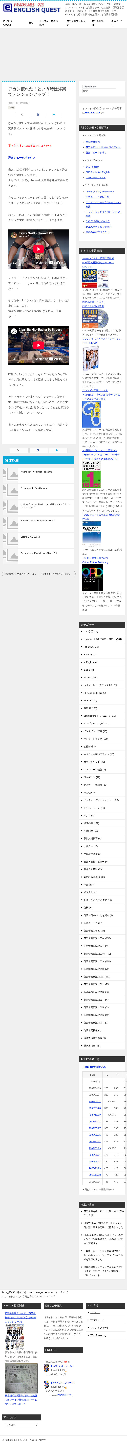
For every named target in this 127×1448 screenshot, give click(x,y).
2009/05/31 (95, 1155)
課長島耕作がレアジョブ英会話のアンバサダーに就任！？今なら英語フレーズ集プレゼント (103, 1271)
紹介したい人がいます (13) (98, 900)
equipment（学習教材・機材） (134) (103, 639)
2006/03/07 (95, 1101)
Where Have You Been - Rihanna (37, 472)
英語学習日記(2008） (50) (97, 953)
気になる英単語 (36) (94, 877)
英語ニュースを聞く (96, 152)
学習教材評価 (93, 142)
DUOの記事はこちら (93, 302)
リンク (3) (89, 815)
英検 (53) (88, 907)
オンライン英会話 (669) (96, 739)
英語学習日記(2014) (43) (96, 999)
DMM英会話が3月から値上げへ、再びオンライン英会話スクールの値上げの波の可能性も (103, 1239)
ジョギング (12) (92, 777)
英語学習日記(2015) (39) (96, 1007)
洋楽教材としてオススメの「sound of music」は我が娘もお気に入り (22, 574)
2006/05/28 (95, 1108)
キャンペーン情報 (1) (95, 769)
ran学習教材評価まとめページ (98, 262)
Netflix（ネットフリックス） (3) (100, 685)
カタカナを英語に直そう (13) (99, 754)
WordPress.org (98, 1335)
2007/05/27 (95, 1128)
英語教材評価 (98, 23)
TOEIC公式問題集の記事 (95, 558)
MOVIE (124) (90, 677)
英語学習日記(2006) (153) (97, 938)
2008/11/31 (95, 1141)
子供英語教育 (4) (92, 838)
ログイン (95, 1312)
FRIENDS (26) (91, 646)
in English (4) (90, 662)
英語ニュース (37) (93, 923)
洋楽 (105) (89, 884)
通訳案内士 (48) (92, 1045)
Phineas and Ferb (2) (95, 693)
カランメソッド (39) (94, 761)
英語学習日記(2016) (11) (96, 1015)
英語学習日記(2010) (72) (96, 969)
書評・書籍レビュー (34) (96, 861)
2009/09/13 (95, 1161)
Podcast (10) (90, 700)
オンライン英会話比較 (48, 23)
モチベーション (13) (94, 808)
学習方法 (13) (91, 846)
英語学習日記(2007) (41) (96, 946)
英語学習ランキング (76, 23)
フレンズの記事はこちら (95, 390)
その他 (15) (90, 792)
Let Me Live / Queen (30, 537)
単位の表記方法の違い (97, 232)
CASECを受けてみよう (98, 221)
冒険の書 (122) (91, 823)
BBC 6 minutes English (98, 172)
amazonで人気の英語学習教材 (98, 258)
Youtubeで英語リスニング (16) (100, 715)
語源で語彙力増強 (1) (95, 1038)
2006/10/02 (95, 1115)
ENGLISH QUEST (8, 23)
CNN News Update (96, 177)
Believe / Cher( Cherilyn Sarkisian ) (38, 521)
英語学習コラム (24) (94, 930)
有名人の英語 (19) (93, 869)
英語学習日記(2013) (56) (96, 992)
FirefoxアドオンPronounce (100, 191)
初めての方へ (117, 23)
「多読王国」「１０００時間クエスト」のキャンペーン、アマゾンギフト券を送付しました (103, 1255)
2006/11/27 (95, 1121)
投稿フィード (97, 1320)
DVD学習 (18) (91, 631)
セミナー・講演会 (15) (95, 785)
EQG (30, 23)
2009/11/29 (95, 1168)
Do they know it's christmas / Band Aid (39, 553)
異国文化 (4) (90, 892)
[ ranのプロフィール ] (62, 1365)
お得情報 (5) (90, 746)
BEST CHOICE (92, 112)
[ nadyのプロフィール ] (63, 1382)
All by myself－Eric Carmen (34, 488)
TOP (29, 1292)
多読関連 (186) (91, 831)
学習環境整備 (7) (92, 854)
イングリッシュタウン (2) (97, 723)
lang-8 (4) (89, 669)
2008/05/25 (95, 1135)
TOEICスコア (65, 1395)
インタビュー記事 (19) (95, 731)
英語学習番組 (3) (92, 1030)
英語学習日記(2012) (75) (96, 984)
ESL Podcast (92, 166)
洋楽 (12, 107)
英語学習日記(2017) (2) (96, 1022)
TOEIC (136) (90, 708)
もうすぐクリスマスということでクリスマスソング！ (58, 574)
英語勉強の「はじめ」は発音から (103, 147)
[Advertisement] (63, 53)
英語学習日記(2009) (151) (97, 961)
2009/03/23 (95, 1148)
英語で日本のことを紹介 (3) (98, 915)
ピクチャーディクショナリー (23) (101, 800)
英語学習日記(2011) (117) (97, 976)
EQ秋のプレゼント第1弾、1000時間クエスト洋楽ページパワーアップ (46, 506)
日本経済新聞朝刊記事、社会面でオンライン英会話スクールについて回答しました (21, 1399)
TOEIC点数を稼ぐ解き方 (98, 226)
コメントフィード (99, 1327)
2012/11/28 (95, 1175)
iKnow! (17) (90, 654)
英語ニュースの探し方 (97, 197)
